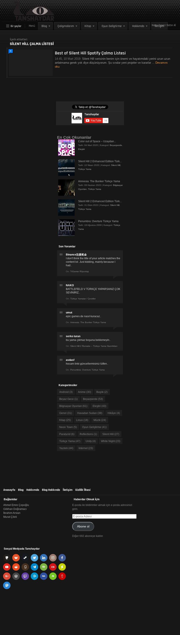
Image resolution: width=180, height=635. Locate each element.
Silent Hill (115, 165)
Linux (82, 420)
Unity (91, 441)
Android (66, 392)
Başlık (102, 392)
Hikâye (114, 413)
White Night (110, 441)
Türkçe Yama (84, 169)
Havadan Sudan (89, 413)
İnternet (86, 448)
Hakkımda (138, 26)
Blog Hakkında (51, 490)
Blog (44, 26)
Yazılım (66, 448)
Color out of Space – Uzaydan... (97, 141)
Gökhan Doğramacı (15, 509)
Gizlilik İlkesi (82, 490)
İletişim (159, 26)
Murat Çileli (10, 516)
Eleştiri (81, 149)
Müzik (100, 420)
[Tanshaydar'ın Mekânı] (23, 18)
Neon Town (68, 427)
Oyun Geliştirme (112, 26)
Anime (84, 392)
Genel (65, 413)
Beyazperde (116, 145)
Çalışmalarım (66, 26)
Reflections (88, 434)
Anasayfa (9, 490)
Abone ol (83, 526)
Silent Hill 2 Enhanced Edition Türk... (100, 161)
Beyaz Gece (68, 399)
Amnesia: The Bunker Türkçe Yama (99, 181)
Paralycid (66, 434)
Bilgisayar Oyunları (73, 406)
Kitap (88, 26)
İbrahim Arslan (11, 512)
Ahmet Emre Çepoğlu (16, 505)
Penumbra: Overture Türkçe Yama (98, 221)
